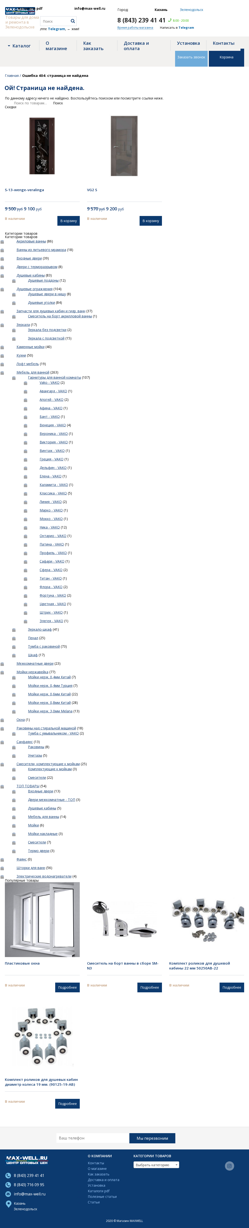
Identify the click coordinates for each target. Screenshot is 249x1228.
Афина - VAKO (51, 408)
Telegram (186, 27)
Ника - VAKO (50, 527)
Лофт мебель (28, 363)
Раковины (36, 746)
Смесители (37, 777)
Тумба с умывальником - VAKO (53, 733)
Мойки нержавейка (32, 672)
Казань (20, 1203)
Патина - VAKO (52, 544)
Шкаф (33, 655)
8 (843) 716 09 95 (29, 1184)
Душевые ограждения (35, 289)
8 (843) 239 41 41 (141, 20)
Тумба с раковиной (44, 646)
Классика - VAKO (53, 493)
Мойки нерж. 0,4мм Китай (49, 677)
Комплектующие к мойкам (50, 769)
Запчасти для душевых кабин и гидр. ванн (51, 311)
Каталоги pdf (98, 1191)
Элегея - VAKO (51, 620)
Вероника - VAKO (54, 433)
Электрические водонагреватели (44, 876)
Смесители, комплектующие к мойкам (48, 764)
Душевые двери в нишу (47, 294)
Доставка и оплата (136, 45)
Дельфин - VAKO (53, 467)
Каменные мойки (30, 346)
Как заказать (93, 45)
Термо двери (38, 850)
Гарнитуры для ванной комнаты (54, 377)
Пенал (33, 638)
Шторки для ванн (31, 867)
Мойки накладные (43, 833)
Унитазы (35, 755)
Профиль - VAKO (53, 552)
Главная (12, 75)
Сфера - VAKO (51, 569)
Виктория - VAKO (54, 442)
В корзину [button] (68, 220)
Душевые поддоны (43, 280)
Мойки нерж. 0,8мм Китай (49, 702)
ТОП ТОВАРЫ (28, 786)
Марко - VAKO (51, 510)
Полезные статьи (102, 1197)
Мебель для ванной (33, 372)
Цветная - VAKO (53, 603)
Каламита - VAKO (54, 484)
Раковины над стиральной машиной (46, 728)
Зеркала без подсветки (47, 329)
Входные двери (29, 258)
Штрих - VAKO (51, 612)
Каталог (21, 46)
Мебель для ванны (43, 816)
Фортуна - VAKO (53, 595)
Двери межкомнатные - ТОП (51, 799)
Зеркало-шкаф (40, 629)
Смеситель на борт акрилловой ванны (60, 316)
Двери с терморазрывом (37, 266)
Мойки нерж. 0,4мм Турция (50, 685)
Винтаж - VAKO (52, 450)
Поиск (58, 103)
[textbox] (156, 1165)
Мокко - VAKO (51, 518)
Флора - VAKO (51, 586)
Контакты (223, 43)
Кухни (21, 355)
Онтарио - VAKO (53, 535)
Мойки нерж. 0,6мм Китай (49, 694)
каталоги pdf (30, 8)
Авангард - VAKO (53, 391)
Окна (21, 719)
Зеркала (23, 324)
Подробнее (67, 987)
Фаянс (22, 859)
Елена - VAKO (51, 476)
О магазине (56, 45)
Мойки (33, 825)
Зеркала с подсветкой (46, 338)
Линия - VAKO (51, 501)
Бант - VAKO (50, 416)
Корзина (226, 57)
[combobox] (156, 1164)
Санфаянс (25, 741)
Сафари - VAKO (52, 561)
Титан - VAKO (51, 578)
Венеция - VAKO (53, 425)
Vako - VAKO (50, 382)
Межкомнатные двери (35, 663)
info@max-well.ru (89, 8)
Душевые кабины (31, 275)
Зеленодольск (25, 1209)
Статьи (94, 1202)
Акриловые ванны (31, 241)
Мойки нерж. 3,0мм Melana (50, 711)
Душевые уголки (41, 302)
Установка (188, 43)
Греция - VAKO (51, 459)
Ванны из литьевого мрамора (41, 249)
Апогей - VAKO (51, 399)
